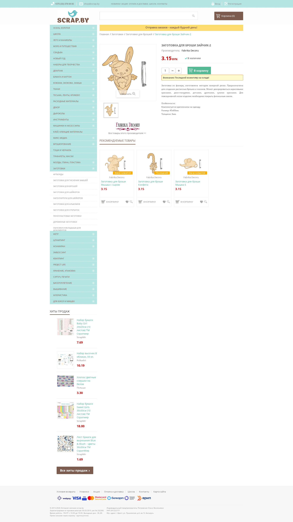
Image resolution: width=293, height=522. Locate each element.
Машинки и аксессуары (66, 125)
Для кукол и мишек (64, 301)
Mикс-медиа (60, 138)
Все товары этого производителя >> (127, 133)
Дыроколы (59, 113)
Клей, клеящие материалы (67, 131)
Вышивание (60, 289)
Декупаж (58, 70)
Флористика (60, 295)
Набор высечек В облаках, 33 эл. (87, 355)
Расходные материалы (66, 101)
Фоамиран (59, 246)
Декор (56, 107)
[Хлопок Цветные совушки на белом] (65, 381)
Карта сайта (159, 491)
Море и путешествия (65, 46)
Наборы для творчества (66, 64)
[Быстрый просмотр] (131, 201)
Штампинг (59, 240)
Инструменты (61, 119)
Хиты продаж (60, 311)
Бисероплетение (62, 283)
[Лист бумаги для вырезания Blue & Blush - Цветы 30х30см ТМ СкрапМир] (65, 443)
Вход (217, 3)
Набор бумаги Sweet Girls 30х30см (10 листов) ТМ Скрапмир (85, 410)
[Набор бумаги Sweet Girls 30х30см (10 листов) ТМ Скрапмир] (65, 410)
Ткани (56, 89)
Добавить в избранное (127, 201)
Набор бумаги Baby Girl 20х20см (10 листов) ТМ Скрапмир (85, 326)
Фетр (55, 234)
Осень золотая (61, 27)
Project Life (59, 264)
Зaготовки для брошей (139, 34)
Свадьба (58, 52)
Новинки (84, 491)
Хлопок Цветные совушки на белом (86, 381)
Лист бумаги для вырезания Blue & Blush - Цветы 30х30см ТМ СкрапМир (86, 443)
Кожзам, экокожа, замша (67, 83)
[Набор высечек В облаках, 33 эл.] (65, 360)
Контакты (144, 491)
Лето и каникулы (62, 40)
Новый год (59, 58)
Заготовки (59, 168)
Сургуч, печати (61, 276)
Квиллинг (58, 258)
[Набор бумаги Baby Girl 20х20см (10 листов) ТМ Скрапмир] (65, 326)
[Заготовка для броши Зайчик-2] (111, 110)
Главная (104, 34)
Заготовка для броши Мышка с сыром (113, 183)
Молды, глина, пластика (67, 162)
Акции (96, 491)
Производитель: (170, 50)
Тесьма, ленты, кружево (66, 95)
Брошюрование (62, 144)
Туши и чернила (62, 150)
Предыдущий (102, 110)
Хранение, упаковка (64, 270)
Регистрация (234, 3)
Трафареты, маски (63, 156)
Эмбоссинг (59, 252)
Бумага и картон (62, 76)
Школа (57, 34)
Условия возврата (66, 491)
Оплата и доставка (113, 491)
